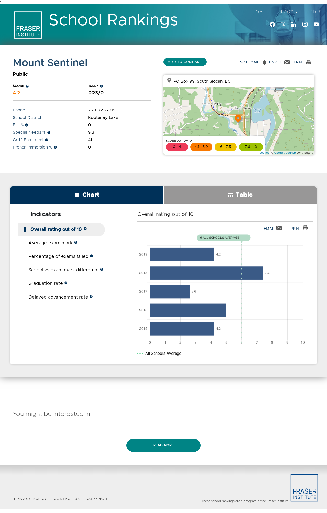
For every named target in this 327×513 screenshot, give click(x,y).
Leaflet (264, 152)
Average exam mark (52, 243)
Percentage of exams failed (60, 256)
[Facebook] (272, 24)
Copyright (98, 499)
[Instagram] (305, 24)
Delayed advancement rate (60, 297)
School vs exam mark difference (65, 270)
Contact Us (67, 499)
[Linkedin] (293, 24)
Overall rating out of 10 (58, 229)
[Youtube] (316, 24)
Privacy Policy (30, 499)
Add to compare (185, 61)
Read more (163, 445)
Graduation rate (48, 283)
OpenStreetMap (285, 152)
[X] (283, 24)
